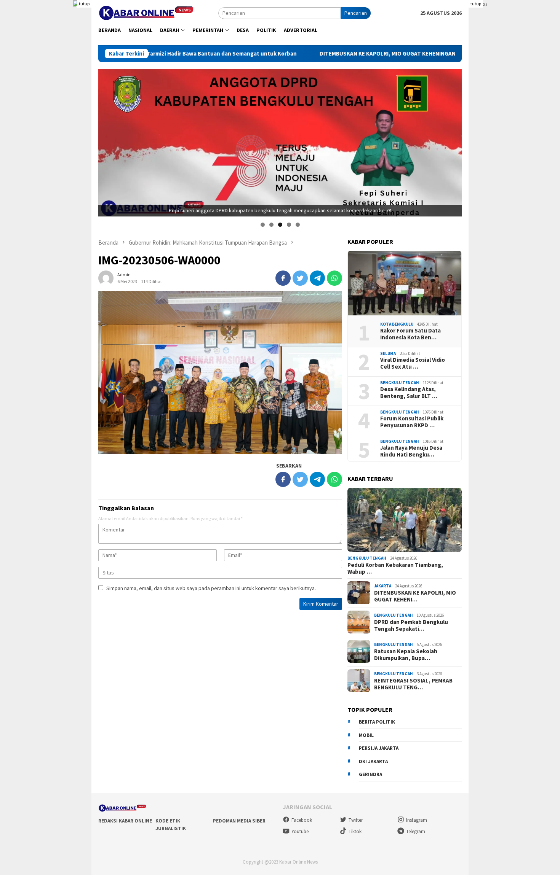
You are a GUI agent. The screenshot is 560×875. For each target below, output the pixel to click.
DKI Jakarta (373, 761)
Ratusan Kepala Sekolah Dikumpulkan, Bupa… (405, 654)
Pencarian (355, 13)
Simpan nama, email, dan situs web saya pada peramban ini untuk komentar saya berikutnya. (211, 588)
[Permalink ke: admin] (106, 277)
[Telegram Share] (317, 278)
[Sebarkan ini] (283, 278)
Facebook (301, 820)
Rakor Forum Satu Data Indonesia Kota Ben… (410, 333)
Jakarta (382, 586)
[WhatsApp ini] (334, 278)
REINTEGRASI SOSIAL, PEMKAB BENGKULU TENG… (413, 683)
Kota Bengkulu (396, 323)
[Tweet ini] (300, 278)
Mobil (366, 735)
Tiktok (355, 831)
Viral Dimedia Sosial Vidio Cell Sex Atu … (412, 363)
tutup (84, 3)
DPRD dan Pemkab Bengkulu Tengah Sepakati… (411, 625)
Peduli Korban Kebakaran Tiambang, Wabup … (395, 568)
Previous (108, 140)
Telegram (415, 831)
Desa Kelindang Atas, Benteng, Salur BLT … (408, 392)
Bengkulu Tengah (399, 382)
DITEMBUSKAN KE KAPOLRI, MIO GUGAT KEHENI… (415, 596)
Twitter (356, 820)
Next (452, 140)
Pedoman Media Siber (239, 821)
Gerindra (370, 774)
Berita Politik (377, 721)
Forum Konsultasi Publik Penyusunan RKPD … (411, 421)
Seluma (388, 353)
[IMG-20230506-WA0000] (220, 372)
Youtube (300, 831)
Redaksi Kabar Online (125, 821)
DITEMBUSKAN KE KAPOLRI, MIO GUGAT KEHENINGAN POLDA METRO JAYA (348, 53)
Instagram (416, 820)
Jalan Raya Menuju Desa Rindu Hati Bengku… (411, 451)
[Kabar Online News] (146, 12)
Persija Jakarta (378, 748)
